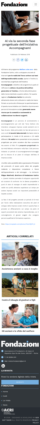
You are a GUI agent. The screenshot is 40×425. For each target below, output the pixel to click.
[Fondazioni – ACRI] (14, 4)
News (5, 405)
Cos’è (5, 396)
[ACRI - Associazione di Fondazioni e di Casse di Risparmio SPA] (8, 411)
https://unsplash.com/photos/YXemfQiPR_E (20, 224)
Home (5, 392)
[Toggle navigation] (36, 4)
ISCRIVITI (20, 382)
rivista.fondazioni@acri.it (17, 361)
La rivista (6, 400)
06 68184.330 (11, 357)
